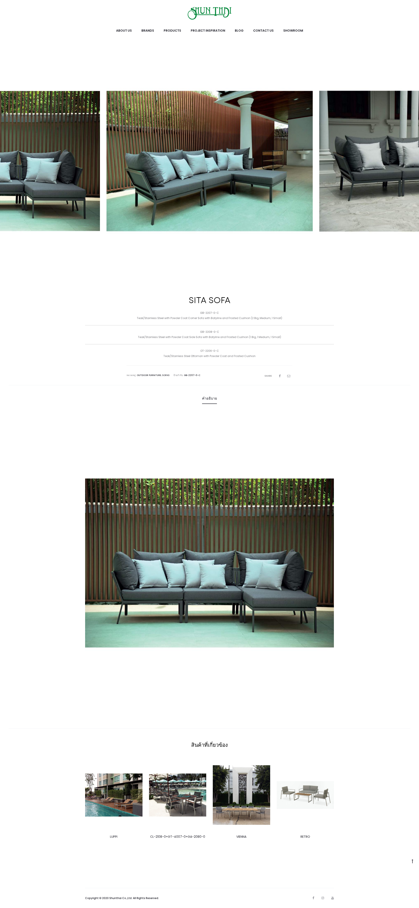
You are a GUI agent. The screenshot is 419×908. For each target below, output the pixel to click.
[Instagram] (322, 897)
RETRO (305, 836)
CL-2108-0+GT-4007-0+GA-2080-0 (177, 836)
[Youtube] (332, 897)
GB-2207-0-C (192, 375)
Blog (239, 30)
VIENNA (241, 836)
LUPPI (113, 836)
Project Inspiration (208, 30)
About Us (124, 30)
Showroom (293, 30)
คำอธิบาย (209, 398)
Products (172, 30)
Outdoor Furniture (149, 375)
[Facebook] (313, 897)
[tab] (209, 398)
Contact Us (263, 30)
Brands (147, 30)
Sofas (166, 375)
